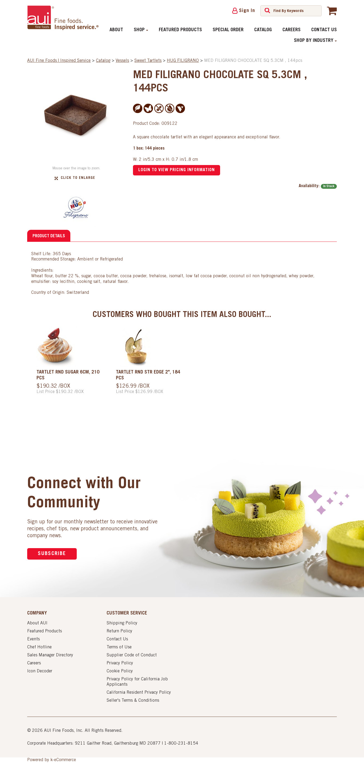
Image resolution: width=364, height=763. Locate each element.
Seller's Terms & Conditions (133, 700)
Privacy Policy (120, 663)
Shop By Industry (313, 40)
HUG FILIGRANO (183, 61)
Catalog (263, 30)
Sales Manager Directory (50, 655)
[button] (332, 10)
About (116, 30)
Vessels (122, 61)
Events (33, 639)
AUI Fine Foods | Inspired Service (59, 61)
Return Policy (119, 631)
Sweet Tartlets (147, 61)
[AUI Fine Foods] (63, 17)
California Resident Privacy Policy (139, 692)
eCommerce (65, 760)
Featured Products (180, 30)
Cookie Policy (120, 671)
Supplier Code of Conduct (132, 655)
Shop (139, 30)
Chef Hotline (39, 647)
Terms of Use (119, 647)
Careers (291, 30)
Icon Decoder (39, 671)
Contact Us (324, 30)
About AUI (37, 623)
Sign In (247, 11)
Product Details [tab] (49, 236)
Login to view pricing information (176, 170)
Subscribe (52, 553)
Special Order (228, 30)
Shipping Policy (122, 623)
